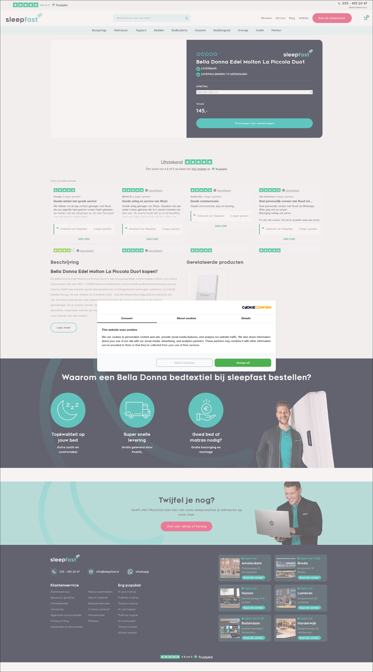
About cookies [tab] (186, 318)
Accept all (243, 362)
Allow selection (184, 362)
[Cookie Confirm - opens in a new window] (256, 307)
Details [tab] (246, 318)
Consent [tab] (126, 318)
